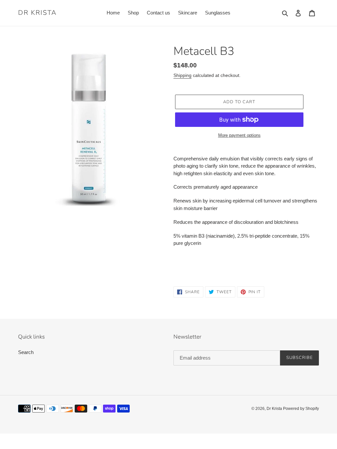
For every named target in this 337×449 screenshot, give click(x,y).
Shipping (182, 75)
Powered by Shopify (301, 408)
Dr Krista (37, 13)
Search (26, 352)
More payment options (239, 135)
